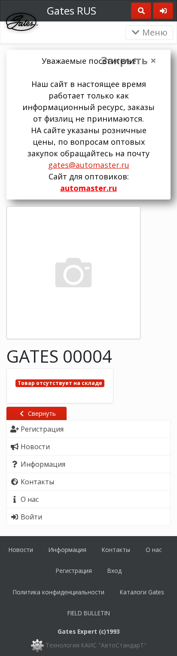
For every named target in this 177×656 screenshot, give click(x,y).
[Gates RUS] (22, 21)
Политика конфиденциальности (58, 592)
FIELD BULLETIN (88, 613)
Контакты (116, 550)
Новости (21, 550)
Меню (154, 32)
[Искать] (141, 11)
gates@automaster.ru (88, 165)
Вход (114, 571)
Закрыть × (128, 60)
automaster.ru (88, 188)
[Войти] (163, 11)
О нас (154, 550)
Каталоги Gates (142, 592)
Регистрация (74, 571)
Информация (67, 550)
